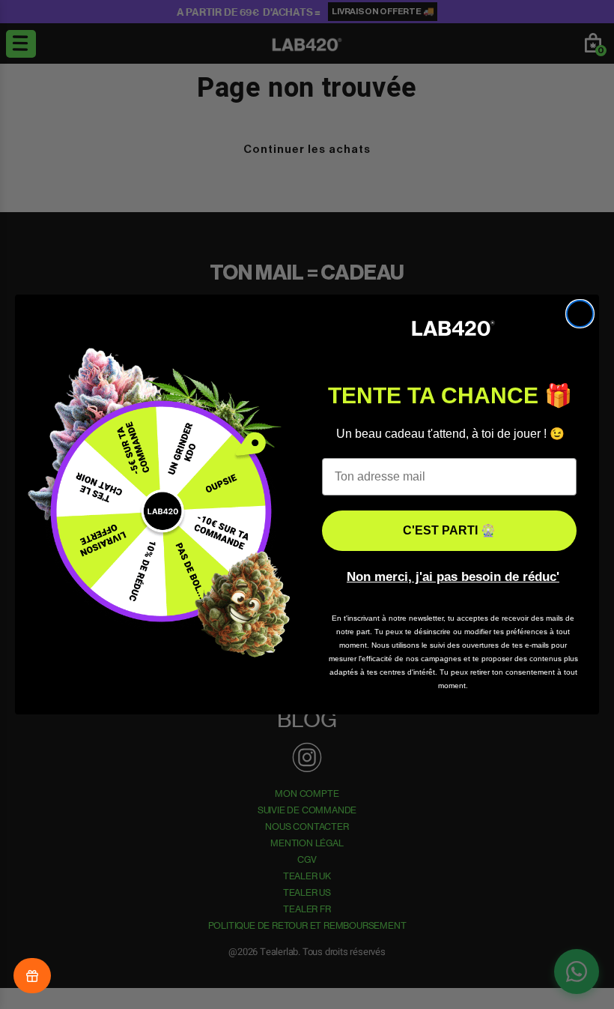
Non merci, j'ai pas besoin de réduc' (453, 577)
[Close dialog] (580, 314)
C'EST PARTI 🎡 (449, 530)
